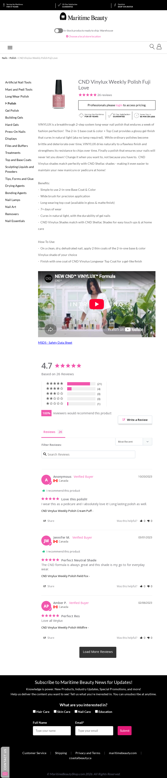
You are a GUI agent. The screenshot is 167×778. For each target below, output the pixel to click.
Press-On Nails (15, 131)
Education (105, 711)
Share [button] (50, 521)
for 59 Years (15, 5)
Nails (4, 57)
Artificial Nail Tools (18, 82)
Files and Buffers (16, 146)
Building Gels (14, 117)
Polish (13, 57)
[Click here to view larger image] (58, 94)
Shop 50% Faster (125, 5)
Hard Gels (12, 124)
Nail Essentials (15, 221)
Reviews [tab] (49, 432)
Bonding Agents (16, 193)
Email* (79, 722)
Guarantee (69, 5)
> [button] (97, 652)
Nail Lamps (12, 200)
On (58, 30)
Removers (12, 214)
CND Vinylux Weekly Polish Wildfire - (65, 627)
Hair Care (42, 711)
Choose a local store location (84, 36)
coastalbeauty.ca (80, 758)
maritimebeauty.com (123, 753)
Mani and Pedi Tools (18, 89)
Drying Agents (15, 185)
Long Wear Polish (17, 96)
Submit (124, 730)
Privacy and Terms (87, 753)
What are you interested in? (83, 704)
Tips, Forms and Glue (19, 179)
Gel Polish (12, 110)
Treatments (12, 152)
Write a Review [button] (137, 420)
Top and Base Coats (18, 160)
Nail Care (84, 711)
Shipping (61, 753)
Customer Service (34, 753)
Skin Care (63, 711)
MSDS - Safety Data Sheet (55, 342)
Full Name (40, 722)
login (119, 105)
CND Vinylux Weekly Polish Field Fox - (65, 576)
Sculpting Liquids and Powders (19, 169)
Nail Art (10, 207)
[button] (142, 521)
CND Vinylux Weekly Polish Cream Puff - (67, 511)
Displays (11, 138)
